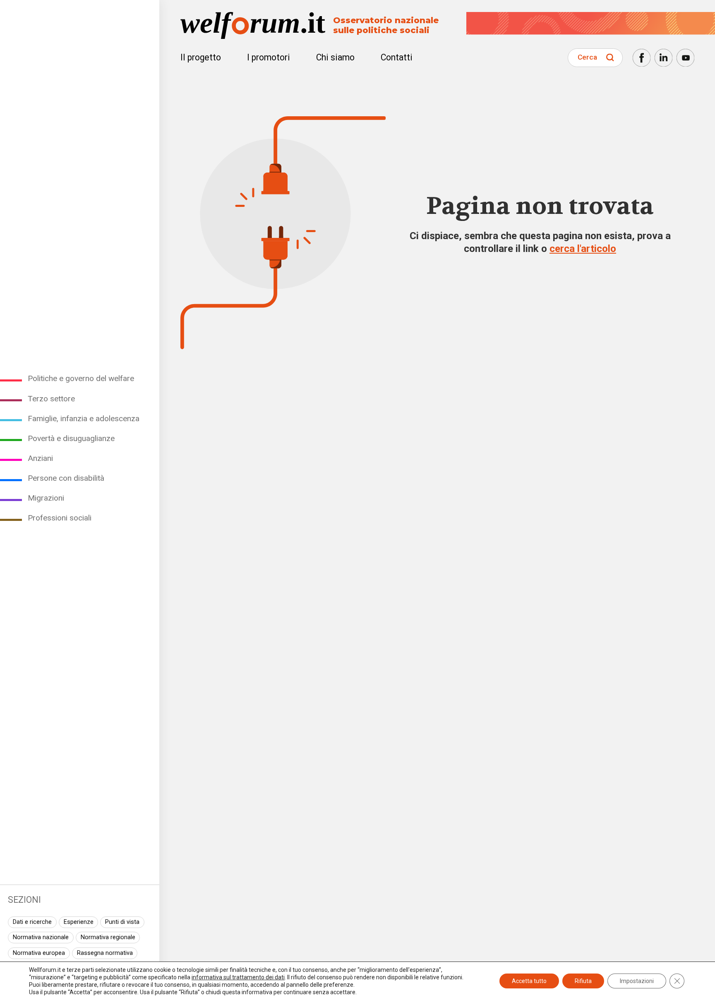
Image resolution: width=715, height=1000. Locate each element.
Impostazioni (637, 981)
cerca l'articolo (582, 248)
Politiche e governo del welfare (81, 378)
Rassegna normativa (105, 953)
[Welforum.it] (79, 6)
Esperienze (79, 922)
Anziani (40, 458)
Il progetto (200, 57)
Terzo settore (51, 398)
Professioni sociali (59, 518)
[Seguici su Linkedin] (663, 58)
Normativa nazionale (41, 937)
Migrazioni (46, 498)
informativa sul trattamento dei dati (238, 977)
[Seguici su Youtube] (685, 58)
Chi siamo (335, 57)
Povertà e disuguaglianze (71, 438)
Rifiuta (583, 981)
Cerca (587, 57)
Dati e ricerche (32, 922)
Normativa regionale (108, 937)
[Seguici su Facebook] (641, 58)
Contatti (397, 57)
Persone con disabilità (66, 478)
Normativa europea (39, 953)
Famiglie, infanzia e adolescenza (83, 418)
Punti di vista (122, 922)
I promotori (268, 57)
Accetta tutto (529, 981)
